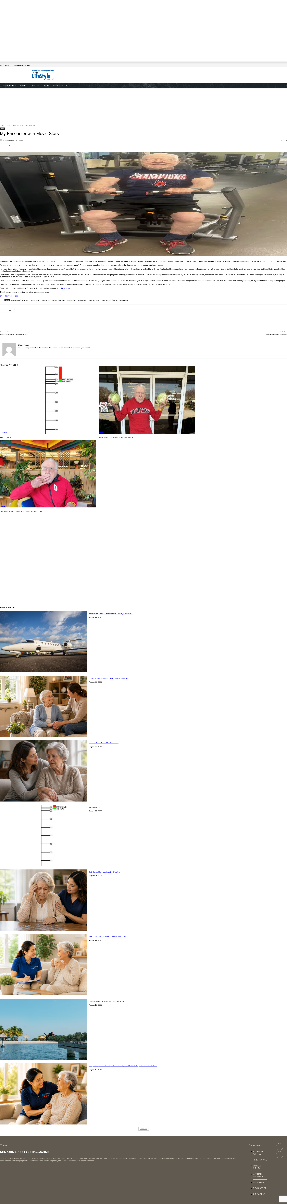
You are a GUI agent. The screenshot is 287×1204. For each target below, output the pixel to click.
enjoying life (46, 300)
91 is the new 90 (63, 288)
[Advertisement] (127, 75)
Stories (13, 125)
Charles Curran (35, 300)
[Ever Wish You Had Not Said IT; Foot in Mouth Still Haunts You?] (48, 473)
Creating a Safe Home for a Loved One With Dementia (108, 678)
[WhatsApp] (44, 146)
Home (2, 125)
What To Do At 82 (5, 437)
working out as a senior (120, 300)
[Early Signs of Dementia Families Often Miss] (43, 900)
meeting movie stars (58, 300)
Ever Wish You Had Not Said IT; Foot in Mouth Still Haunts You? (21, 511)
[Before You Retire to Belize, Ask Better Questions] (43, 1029)
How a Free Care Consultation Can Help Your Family (107, 937)
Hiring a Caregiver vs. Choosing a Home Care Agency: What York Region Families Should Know (123, 1066)
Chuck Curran (9, 140)
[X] (28, 146)
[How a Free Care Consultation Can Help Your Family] (43, 964)
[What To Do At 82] (48, 400)
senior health (82, 300)
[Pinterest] (36, 146)
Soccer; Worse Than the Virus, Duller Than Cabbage (116, 437)
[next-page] (5, 517)
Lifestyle (7, 125)
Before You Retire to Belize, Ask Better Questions (106, 1001)
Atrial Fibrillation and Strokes (276, 335)
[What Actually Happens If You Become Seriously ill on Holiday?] (43, 641)
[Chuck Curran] (1, 140)
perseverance (71, 300)
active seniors (15, 300)
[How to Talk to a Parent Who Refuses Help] (43, 771)
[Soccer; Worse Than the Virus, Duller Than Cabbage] (147, 400)
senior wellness (106, 300)
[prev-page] (1, 517)
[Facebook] (285, 65)
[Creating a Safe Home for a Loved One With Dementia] (43, 706)
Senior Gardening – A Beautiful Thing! (13, 335)
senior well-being (93, 300)
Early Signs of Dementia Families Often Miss (104, 872)
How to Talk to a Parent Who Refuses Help (104, 743)
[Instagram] (279, 1154)
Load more (143, 1129)
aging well (25, 300)
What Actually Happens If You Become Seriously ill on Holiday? (111, 614)
